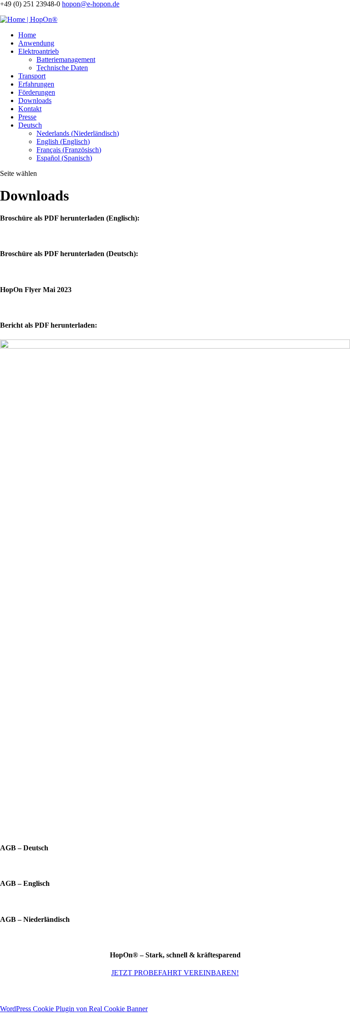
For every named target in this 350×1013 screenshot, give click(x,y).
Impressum (145, 990)
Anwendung (36, 43)
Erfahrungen (36, 84)
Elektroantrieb (38, 51)
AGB (204, 990)
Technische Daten (62, 68)
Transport (32, 76)
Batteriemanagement (65, 59)
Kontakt (29, 109)
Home (27, 35)
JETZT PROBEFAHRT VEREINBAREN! (175, 973)
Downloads (34, 100)
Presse (27, 117)
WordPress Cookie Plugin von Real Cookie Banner (74, 1009)
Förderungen (36, 92)
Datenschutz (179, 990)
